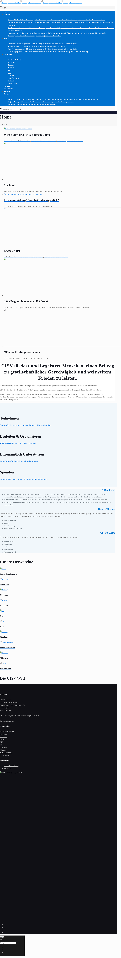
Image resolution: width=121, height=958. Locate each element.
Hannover (3, 737)
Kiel (1, 742)
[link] (20, 109)
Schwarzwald (4, 755)
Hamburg (3, 739)
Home (6, 124)
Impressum (7, 768)
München (3, 750)
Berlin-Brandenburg (7, 731)
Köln (1, 745)
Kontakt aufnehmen (7, 721)
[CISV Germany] (41, 3)
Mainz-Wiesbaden (6, 753)
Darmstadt (3, 734)
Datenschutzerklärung (11, 766)
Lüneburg (3, 747)
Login (4, 8)
